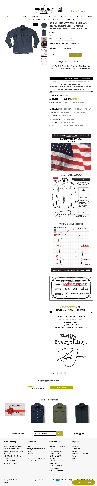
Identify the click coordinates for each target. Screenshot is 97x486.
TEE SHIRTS (80, 17)
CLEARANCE (52, 19)
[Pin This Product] (65, 373)
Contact (74, 451)
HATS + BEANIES (37, 19)
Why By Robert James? (67, 62)
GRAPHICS (24, 19)
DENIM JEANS (52, 17)
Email (28, 446)
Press (74, 456)
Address (29, 456)
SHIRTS (24, 17)
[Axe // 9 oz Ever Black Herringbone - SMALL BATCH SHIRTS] (82, 422)
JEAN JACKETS (66, 17)
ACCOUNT (81, 7)
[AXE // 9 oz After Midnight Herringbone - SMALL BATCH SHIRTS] (37, 422)
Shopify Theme (26, 480)
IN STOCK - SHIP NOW (10, 17)
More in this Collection (48, 400)
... (77, 19)
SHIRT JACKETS (37, 17)
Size (50, 39)
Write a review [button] (61, 387)
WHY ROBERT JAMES (80, 453)
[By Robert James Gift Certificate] (15, 416)
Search (74, 461)
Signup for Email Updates (18, 434)
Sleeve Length (53, 43)
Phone (29, 451)
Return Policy (76, 449)
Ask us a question (83, 62)
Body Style (52, 48)
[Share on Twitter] (61, 373)
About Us (75, 446)
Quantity (51, 55)
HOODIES (91, 17)
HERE (82, 89)
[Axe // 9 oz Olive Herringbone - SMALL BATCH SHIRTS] (59, 422)
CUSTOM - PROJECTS (67, 19)
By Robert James (17, 480)
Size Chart (53, 62)
